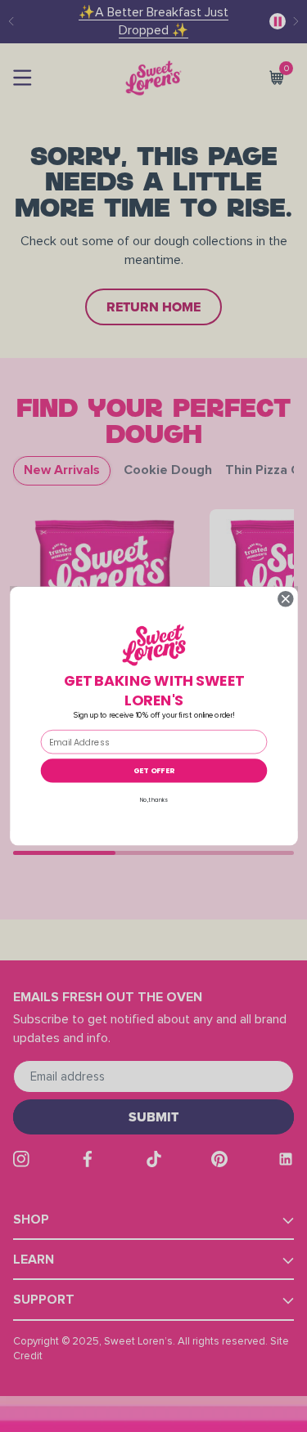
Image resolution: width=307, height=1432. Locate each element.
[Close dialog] (285, 598)
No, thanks (153, 799)
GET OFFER (153, 770)
